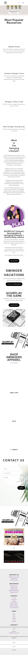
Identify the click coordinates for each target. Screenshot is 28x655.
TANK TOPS (14, 393)
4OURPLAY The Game (14, 577)
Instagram (14, 599)
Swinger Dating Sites (14, 590)
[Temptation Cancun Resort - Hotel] (14, 548)
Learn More (14, 305)
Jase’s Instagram (14, 607)
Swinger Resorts (14, 592)
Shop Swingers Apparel (14, 357)
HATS (14, 421)
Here (14, 628)
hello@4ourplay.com (14, 633)
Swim (14, 619)
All (14, 613)
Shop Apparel (14, 578)
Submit (21, 488)
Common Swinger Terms (14, 73)
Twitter (14, 601)
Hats (14, 616)
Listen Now (14, 260)
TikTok (14, 598)
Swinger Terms (14, 587)
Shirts (14, 615)
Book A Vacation (14, 580)
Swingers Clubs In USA (14, 102)
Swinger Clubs (14, 589)
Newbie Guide (14, 47)
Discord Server (14, 602)
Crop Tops (14, 621)
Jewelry (14, 618)
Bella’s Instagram (14, 606)
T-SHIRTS (14, 449)
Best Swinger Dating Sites (14, 127)
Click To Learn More (14, 284)
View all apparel (14, 362)
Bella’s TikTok (14, 604)
